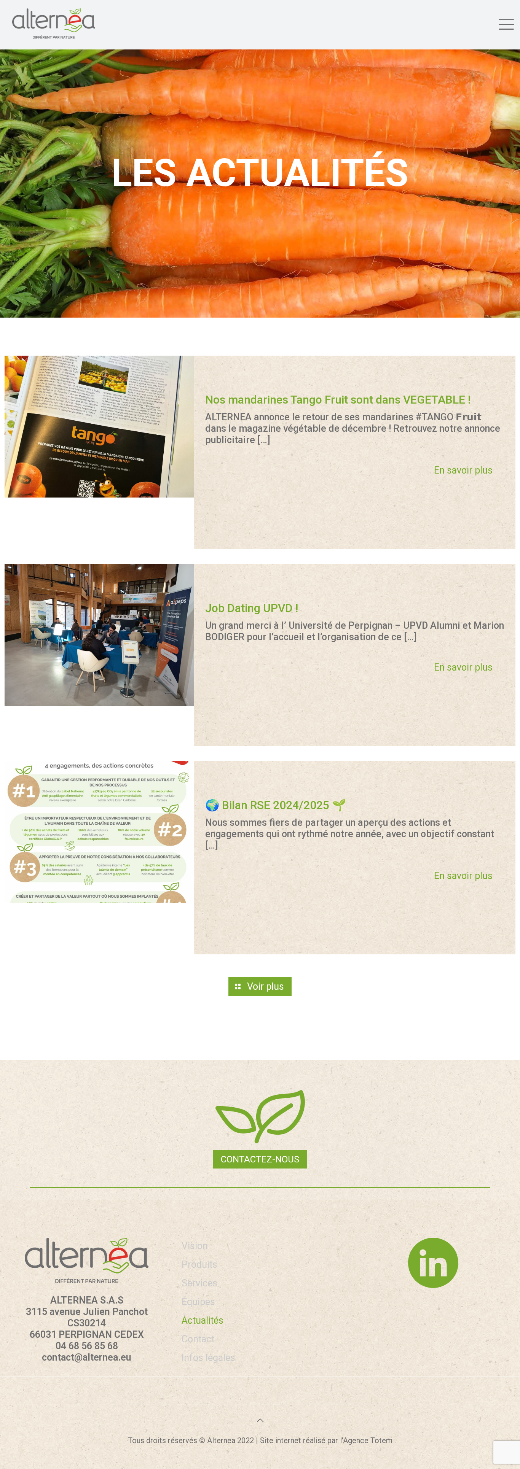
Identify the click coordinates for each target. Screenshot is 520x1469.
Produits (199, 1264)
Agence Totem (367, 1440)
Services (199, 1283)
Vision (195, 1245)
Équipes (198, 1301)
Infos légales (208, 1357)
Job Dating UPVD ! (251, 608)
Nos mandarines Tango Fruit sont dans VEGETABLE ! (338, 399)
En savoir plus (463, 470)
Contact (198, 1339)
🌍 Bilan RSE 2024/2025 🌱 (275, 805)
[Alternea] (53, 23)
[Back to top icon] (260, 1420)
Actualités (202, 1320)
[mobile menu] (505, 23)
